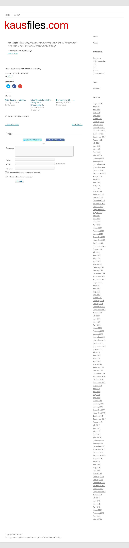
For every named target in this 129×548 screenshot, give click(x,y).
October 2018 (98, 379)
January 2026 (98, 125)
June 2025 (96, 146)
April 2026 (96, 116)
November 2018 (99, 376)
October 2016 (98, 452)
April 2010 (96, 516)
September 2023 (99, 210)
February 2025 (98, 158)
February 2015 (98, 513)
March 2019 (97, 364)
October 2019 (98, 343)
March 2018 (97, 401)
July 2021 (96, 285)
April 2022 (96, 261)
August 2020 (97, 313)
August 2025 (97, 140)
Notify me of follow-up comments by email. (24, 172)
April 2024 (96, 188)
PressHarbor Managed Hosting (50, 537)
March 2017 (97, 437)
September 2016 (99, 455)
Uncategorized (23, 116)
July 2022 (96, 252)
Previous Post (12, 124)
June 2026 (96, 109)
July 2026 (96, 106)
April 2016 (96, 470)
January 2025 (98, 161)
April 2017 (96, 434)
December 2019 (99, 337)
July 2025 (96, 143)
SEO (94, 67)
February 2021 (98, 301)
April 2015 (96, 507)
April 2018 (96, 398)
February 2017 (98, 440)
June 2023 (96, 219)
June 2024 (96, 182)
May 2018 (96, 395)
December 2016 (99, 446)
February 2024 (98, 194)
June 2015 (96, 501)
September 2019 (99, 346)
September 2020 (99, 310)
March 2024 (97, 191)
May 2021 (96, 291)
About (17, 15)
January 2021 (98, 304)
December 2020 (99, 307)
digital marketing (99, 61)
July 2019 (96, 352)
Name (8, 160)
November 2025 (99, 131)
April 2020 (96, 325)
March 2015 (97, 510)
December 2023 (99, 200)
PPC (94, 64)
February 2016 (98, 476)
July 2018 (96, 388)
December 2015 (99, 483)
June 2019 (96, 355)
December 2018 (99, 373)
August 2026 (97, 103)
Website (9, 169)
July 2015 (96, 498)
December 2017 (99, 410)
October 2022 (98, 243)
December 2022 (99, 237)
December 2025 (99, 128)
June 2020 (96, 319)
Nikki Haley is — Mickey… (15, 100)
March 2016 (97, 473)
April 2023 (96, 225)
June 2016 (96, 464)
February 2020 (98, 331)
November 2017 (99, 413)
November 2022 (99, 240)
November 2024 (99, 167)
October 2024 (98, 170)
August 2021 (97, 282)
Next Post (77, 124)
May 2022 (96, 258)
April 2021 (96, 294)
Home (7, 15)
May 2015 (96, 504)
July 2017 (96, 425)
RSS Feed (96, 88)
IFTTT (10, 76)
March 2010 (97, 519)
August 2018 (97, 385)
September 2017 (99, 419)
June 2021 (96, 288)
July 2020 (96, 316)
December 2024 (99, 164)
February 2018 (98, 404)
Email (8, 164)
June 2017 (96, 428)
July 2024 (96, 179)
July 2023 (96, 216)
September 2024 (99, 173)
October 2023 (98, 207)
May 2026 (96, 112)
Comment (10, 148)
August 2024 (97, 176)
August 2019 (97, 349)
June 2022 (96, 255)
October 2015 (98, 489)
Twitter (95, 70)
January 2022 (98, 270)
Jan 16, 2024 (13, 53)
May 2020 (96, 322)
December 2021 (99, 273)
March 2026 (97, 119)
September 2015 (99, 492)
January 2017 (98, 443)
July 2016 (96, 461)
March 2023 (97, 228)
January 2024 (98, 197)
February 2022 (98, 267)
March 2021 (97, 297)
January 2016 (98, 479)
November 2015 (99, 486)
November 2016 (99, 449)
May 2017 (96, 431)
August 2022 (97, 249)
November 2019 (99, 340)
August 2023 (97, 213)
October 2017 (98, 416)
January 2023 (98, 234)
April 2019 (96, 361)
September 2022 (99, 246)
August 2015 (97, 495)
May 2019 (96, 358)
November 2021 (99, 276)
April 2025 (96, 152)
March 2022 (97, 264)
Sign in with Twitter (32, 140)
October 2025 (98, 134)
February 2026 (98, 122)
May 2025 (96, 149)
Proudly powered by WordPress (16, 537)
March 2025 (97, 155)
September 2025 (99, 137)
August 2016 (97, 458)
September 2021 (99, 279)
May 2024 (96, 185)
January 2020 (98, 334)
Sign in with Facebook (55, 140)
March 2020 (97, 328)
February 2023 (98, 231)
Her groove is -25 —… (65, 100)
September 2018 (99, 382)
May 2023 (96, 222)
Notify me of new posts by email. (20, 177)
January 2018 (98, 407)
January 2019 (98, 370)
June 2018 (96, 392)
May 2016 (96, 467)
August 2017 (97, 422)
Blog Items (97, 58)
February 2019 (98, 367)
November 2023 (99, 203)
